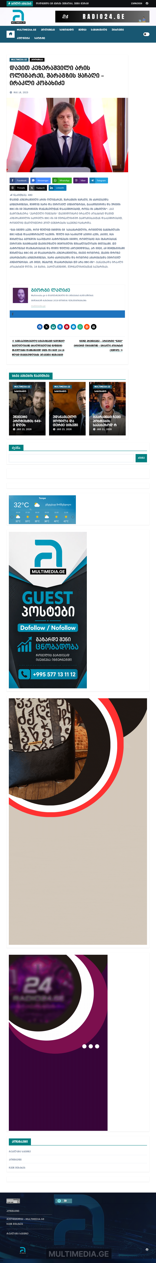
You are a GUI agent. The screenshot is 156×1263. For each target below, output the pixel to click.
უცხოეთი (118, 30)
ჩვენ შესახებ (17, 1168)
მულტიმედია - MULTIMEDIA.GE (25, 1219)
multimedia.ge (38, 306)
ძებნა (16, 448)
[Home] (11, 34)
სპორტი (39, 38)
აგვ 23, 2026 (24, 429)
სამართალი (99, 30)
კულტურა (23, 38)
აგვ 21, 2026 (104, 429)
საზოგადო (67, 30)
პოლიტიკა (48, 30)
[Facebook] (12, 314)
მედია (82, 30)
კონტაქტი (15, 1160)
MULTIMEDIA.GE (26, 30)
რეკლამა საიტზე (20, 1152)
